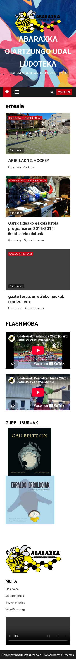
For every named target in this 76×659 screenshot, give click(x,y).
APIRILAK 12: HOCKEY (28, 160)
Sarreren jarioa (15, 595)
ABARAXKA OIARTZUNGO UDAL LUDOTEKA (38, 51)
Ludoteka (15, 118)
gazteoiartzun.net (35, 240)
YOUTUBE (64, 92)
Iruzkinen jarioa (15, 602)
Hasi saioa (12, 588)
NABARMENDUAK (32, 118)
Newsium (50, 654)
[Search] (52, 92)
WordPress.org (15, 609)
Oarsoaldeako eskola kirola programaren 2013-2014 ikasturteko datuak (33, 228)
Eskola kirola (17, 180)
